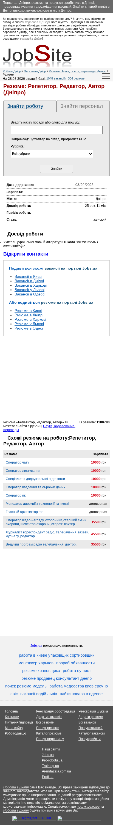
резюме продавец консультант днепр (56, 678)
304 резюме (76, 78)
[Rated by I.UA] (79, 820)
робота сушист (77, 670)
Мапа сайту (14, 728)
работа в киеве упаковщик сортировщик (56, 655)
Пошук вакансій (90, 728)
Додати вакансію (49, 717)
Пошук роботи (89, 739)
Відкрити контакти (25, 254)
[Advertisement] (56, 377)
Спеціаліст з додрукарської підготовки (35, 479)
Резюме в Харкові (30, 319)
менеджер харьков (35, 662)
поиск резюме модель (26, 686)
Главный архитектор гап (25, 512)
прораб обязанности (75, 662)
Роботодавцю (15, 733)
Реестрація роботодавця (55, 711)
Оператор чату (17, 462)
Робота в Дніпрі (16, 787)
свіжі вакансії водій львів (33, 693)
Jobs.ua (36, 646)
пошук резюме (88, 806)
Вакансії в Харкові (31, 285)
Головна (11, 711)
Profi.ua (47, 777)
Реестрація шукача (93, 711)
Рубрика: (17, 146)
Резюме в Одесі (29, 328)
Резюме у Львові (29, 324)
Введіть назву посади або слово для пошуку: (45, 122)
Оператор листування (23, 471)
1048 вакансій (56, 78)
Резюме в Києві (28, 310)
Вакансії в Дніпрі (29, 281)
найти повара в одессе (81, 693)
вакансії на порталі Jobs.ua (70, 268)
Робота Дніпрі (12, 71)
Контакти (12, 717)
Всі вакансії (87, 722)
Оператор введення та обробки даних (35, 487)
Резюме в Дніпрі (29, 315)
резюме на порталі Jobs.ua (67, 302)
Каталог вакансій (91, 733)
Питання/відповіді (19, 722)
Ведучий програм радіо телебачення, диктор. (41, 544)
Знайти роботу (25, 106)
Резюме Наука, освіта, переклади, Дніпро (77, 71)
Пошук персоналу (50, 739)
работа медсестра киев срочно (78, 686)
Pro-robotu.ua (52, 760)
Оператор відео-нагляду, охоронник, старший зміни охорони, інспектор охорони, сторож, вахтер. (46, 522)
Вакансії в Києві (28, 276)
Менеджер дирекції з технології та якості (37, 504)
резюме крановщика (41, 670)
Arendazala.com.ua (56, 771)
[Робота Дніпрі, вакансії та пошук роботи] (37, 56)
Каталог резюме (48, 733)
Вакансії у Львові (29, 289)
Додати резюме (90, 717)
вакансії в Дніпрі (31, 38)
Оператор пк (16, 495)
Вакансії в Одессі (30, 294)
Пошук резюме (47, 728)
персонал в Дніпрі (37, 22)
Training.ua (50, 766)
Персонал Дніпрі (35, 71)
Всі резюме (45, 722)
